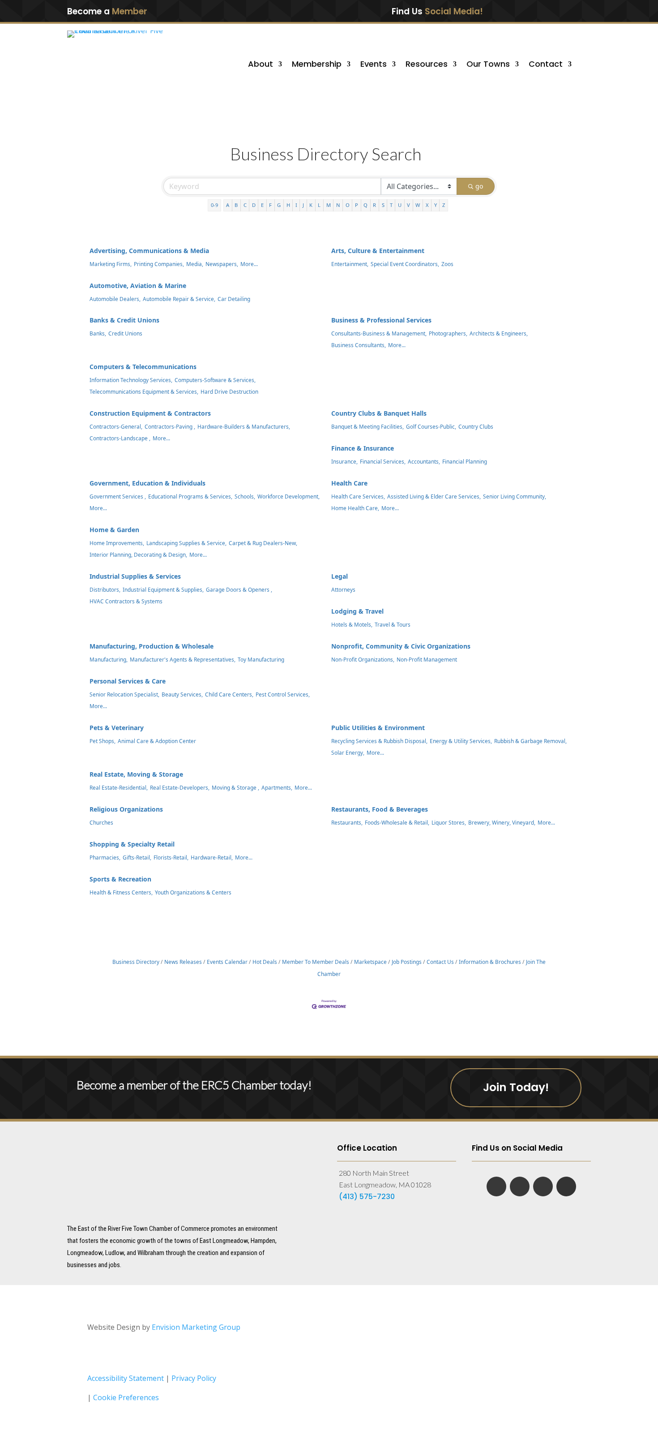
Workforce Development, (288, 496)
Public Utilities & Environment (378, 727)
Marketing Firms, (111, 263)
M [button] (328, 205)
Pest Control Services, (283, 694)
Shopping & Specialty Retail (132, 844)
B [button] (236, 205)
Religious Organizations (126, 809)
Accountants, (424, 461)
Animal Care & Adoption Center (157, 740)
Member (129, 11)
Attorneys (343, 589)
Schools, (245, 496)
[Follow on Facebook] (517, 10)
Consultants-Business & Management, (379, 333)
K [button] (310, 205)
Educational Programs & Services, (190, 496)
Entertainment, (349, 263)
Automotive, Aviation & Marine (138, 285)
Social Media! (454, 11)
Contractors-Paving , (170, 426)
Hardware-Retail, (212, 857)
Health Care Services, (358, 496)
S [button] (383, 205)
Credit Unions (125, 333)
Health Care (349, 483)
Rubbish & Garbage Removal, (530, 740)
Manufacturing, (109, 659)
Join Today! (516, 1087)
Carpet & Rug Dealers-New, (263, 542)
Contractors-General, (116, 426)
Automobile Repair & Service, (179, 298)
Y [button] (435, 205)
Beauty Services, (182, 694)
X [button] (427, 205)
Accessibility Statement (125, 1378)
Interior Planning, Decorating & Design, (138, 554)
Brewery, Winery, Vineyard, (501, 822)
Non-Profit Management (427, 659)
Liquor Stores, (449, 822)
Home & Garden (114, 529)
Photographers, (448, 333)
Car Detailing (234, 298)
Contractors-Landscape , (120, 438)
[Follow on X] (554, 10)
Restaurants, (347, 822)
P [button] (356, 205)
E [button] (262, 205)
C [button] (245, 205)
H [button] (288, 205)
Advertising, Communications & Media (149, 250)
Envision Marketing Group (196, 1327)
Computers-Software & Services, (215, 379)
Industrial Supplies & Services (135, 576)
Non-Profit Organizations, (362, 659)
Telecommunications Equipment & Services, (144, 391)
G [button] (279, 205)
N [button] (338, 205)
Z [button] (443, 205)
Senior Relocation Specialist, (124, 694)
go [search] (479, 186)
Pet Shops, (102, 740)
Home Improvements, (117, 542)
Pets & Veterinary (117, 727)
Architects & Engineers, (499, 333)
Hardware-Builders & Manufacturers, (243, 426)
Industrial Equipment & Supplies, (163, 589)
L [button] (319, 205)
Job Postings (407, 961)
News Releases (183, 961)
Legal (339, 576)
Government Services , (118, 496)
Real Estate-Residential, (119, 787)
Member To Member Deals (315, 961)
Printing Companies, (159, 263)
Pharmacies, (105, 857)
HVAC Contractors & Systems (126, 601)
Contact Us (440, 961)
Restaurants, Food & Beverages (379, 809)
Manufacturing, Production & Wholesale (152, 646)
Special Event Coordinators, (405, 263)
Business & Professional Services (381, 320)
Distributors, (105, 589)
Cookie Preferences (126, 1397)
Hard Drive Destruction (229, 391)
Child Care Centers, (229, 694)
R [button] (374, 205)
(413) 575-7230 (367, 1196)
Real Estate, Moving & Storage (136, 774)
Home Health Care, (355, 508)
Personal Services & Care (128, 681)
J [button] (303, 205)
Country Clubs (475, 426)
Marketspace (370, 961)
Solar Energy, (347, 752)
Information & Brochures (490, 961)
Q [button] (365, 205)
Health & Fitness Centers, (121, 892)
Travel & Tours (392, 624)
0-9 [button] (214, 205)
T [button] (391, 205)
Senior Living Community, (514, 496)
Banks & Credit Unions (124, 320)
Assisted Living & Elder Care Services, (434, 496)
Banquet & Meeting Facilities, (367, 426)
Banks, (98, 333)
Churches (101, 822)
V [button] (408, 205)
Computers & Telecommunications (143, 366)
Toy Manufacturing (261, 659)
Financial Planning (464, 461)
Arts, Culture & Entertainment (377, 250)
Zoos (447, 263)
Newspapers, (221, 263)
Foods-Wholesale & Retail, (397, 822)
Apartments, (276, 787)
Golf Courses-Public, (431, 426)
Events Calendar (227, 961)
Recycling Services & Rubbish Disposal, (379, 740)
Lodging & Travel (357, 611)
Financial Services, (383, 461)
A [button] (227, 205)
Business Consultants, (358, 344)
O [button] (348, 205)
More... (249, 263)
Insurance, (344, 461)
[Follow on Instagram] (573, 11)
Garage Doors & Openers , (239, 589)
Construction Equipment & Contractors (150, 413)
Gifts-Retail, (137, 857)
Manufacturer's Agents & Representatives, (182, 659)
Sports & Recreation (120, 879)
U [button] (400, 205)
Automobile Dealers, (115, 298)
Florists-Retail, (171, 857)
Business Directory (135, 961)
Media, (194, 263)
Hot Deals (264, 961)
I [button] (296, 205)
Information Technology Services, (131, 379)
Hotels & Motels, (351, 624)
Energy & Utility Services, (461, 740)
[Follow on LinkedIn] (535, 10)
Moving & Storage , (235, 787)
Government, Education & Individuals (147, 483)
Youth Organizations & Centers (193, 892)
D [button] (254, 205)
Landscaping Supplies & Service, (186, 542)
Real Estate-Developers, (179, 787)
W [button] (417, 205)
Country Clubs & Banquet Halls (379, 413)
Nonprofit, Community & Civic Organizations (400, 646)
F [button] (270, 205)
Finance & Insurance (362, 448)
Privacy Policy (193, 1378)
